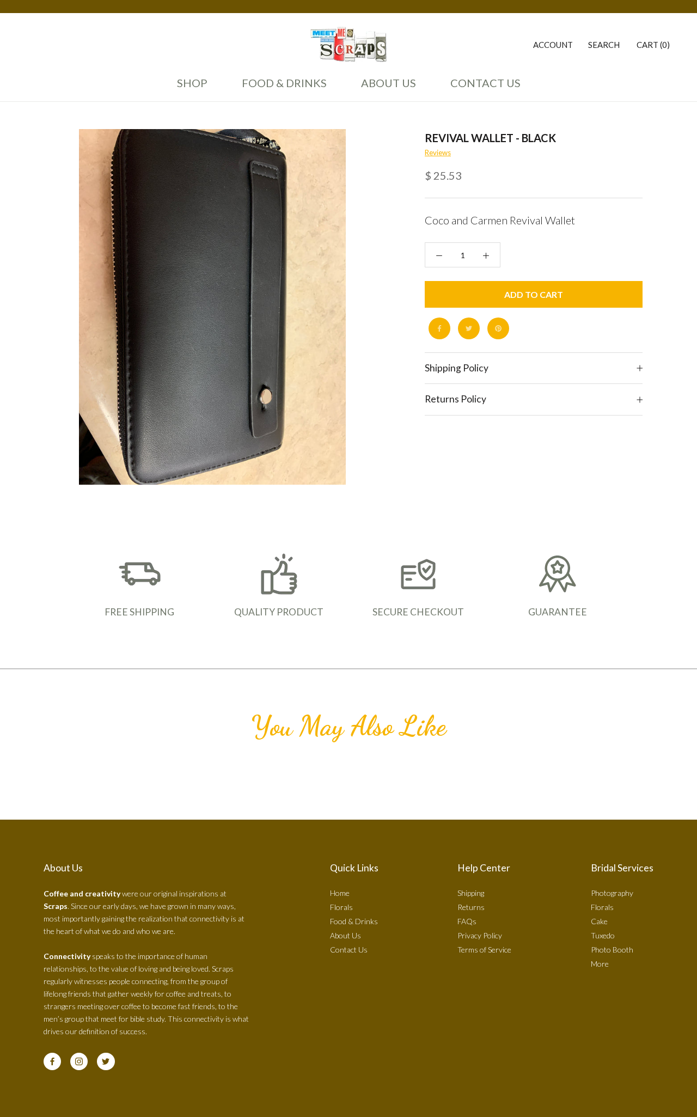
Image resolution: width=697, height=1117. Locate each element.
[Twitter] (469, 328)
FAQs (466, 921)
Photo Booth (612, 949)
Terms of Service (484, 949)
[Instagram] (79, 1061)
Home (340, 893)
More (600, 963)
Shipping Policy (456, 368)
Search (604, 45)
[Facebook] (439, 328)
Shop (192, 82)
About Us (385, 87)
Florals (341, 907)
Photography (612, 893)
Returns (471, 907)
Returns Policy (455, 399)
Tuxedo (603, 935)
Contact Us (482, 87)
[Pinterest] (498, 328)
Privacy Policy (479, 935)
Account (553, 45)
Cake (599, 921)
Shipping (470, 893)
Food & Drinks (284, 82)
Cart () (653, 45)
